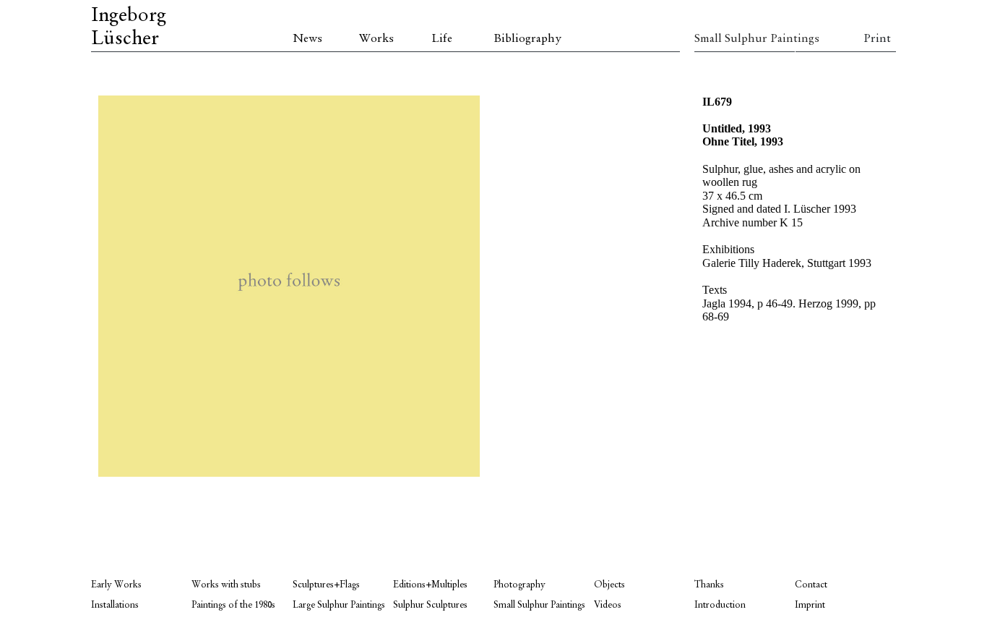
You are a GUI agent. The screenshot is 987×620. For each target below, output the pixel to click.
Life (441, 39)
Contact (811, 585)
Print (877, 39)
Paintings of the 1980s (233, 605)
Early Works (116, 585)
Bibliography (527, 39)
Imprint (810, 605)
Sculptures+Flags (326, 585)
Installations (115, 605)
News (307, 39)
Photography (520, 585)
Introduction (720, 605)
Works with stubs (226, 585)
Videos (607, 605)
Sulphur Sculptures (430, 605)
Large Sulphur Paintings (339, 605)
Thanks (709, 585)
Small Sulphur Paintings (744, 39)
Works (376, 39)
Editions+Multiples (430, 585)
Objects (609, 585)
